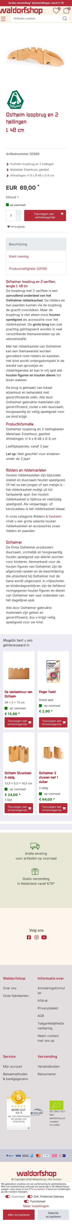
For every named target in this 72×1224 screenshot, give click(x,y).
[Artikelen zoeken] (65, 18)
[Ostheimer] (15, 99)
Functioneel (37, 1201)
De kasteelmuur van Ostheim (18, 694)
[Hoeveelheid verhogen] (18, 213)
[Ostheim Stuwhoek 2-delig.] (19, 752)
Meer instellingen (36, 1206)
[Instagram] (36, 937)
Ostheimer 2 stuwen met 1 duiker (48, 777)
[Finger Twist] (53, 671)
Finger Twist (47, 692)
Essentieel (18, 1196)
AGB (41, 1016)
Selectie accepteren (53, 1214)
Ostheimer (14, 542)
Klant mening (19, 256)
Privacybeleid (48, 1008)
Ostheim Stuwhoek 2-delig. (18, 775)
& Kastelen (54, 516)
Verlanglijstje (17, 226)
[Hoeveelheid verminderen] (18, 218)
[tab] (36, 244)
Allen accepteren (19, 1214)
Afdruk (43, 1000)
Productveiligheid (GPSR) (28, 269)
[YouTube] (44, 937)
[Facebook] (29, 937)
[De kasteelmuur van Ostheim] (19, 671)
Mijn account (12, 1066)
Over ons (9, 988)
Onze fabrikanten (16, 996)
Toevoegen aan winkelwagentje (44, 215)
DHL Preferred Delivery (49, 1196)
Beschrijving (18, 244)
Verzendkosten (49, 1066)
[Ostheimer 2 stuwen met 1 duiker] (53, 752)
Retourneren (47, 1074)
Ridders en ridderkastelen (26, 470)
